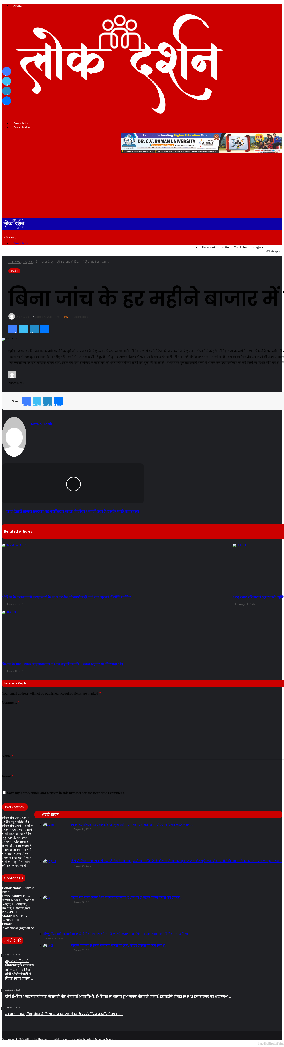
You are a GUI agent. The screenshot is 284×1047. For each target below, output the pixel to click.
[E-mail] (10, 388)
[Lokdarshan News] (114, 116)
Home (16, 262)
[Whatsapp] (279, 1038)
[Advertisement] (142, 185)
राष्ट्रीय (28, 262)
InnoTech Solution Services (99, 1039)
